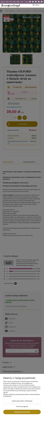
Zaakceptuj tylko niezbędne (22, 401)
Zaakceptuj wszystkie (22, 412)
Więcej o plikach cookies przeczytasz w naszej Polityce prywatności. (21, 395)
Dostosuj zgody (22, 406)
